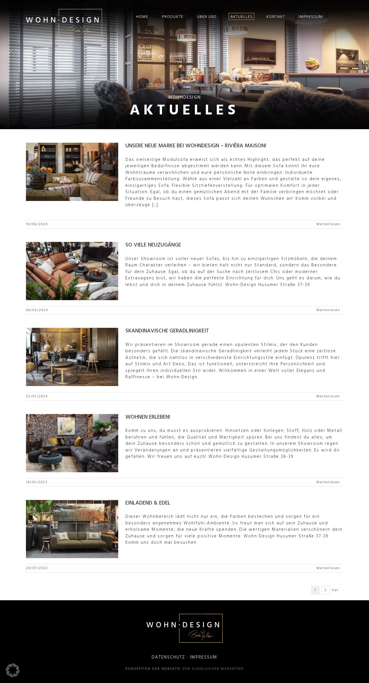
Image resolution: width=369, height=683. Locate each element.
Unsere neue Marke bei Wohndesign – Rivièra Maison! (195, 146)
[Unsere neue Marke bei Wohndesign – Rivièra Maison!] (72, 172)
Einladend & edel (147, 503)
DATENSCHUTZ (168, 657)
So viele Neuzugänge (153, 245)
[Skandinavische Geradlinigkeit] (72, 357)
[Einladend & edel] (72, 529)
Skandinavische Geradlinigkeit (167, 331)
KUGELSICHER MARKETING (218, 669)
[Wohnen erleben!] (72, 443)
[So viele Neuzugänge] (72, 271)
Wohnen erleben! (147, 417)
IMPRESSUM (203, 657)
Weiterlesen (328, 224)
